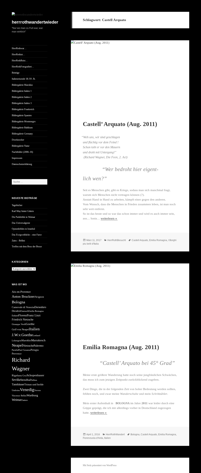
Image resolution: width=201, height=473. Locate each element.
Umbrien (16, 390)
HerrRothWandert (115, 434)
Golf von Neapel (20, 329)
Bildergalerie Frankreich (23, 109)
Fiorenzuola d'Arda (93, 438)
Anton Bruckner (23, 296)
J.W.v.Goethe (22, 335)
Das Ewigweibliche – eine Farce (27, 234)
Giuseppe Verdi (19, 324)
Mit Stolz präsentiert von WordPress (100, 465)
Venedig (27, 389)
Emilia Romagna (36, 311)
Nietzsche (28, 345)
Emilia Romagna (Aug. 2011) (121, 347)
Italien (34, 329)
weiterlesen (109, 218)
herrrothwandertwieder (35, 22)
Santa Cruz (22, 376)
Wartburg (32, 395)
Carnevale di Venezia (23, 307)
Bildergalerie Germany (22, 133)
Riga (14, 375)
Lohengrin (16, 341)
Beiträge (15, 72)
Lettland (36, 335)
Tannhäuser (18, 384)
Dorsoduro (40, 307)
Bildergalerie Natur (20, 145)
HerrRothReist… (20, 60)
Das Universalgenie (21, 223)
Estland (15, 316)
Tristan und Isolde (34, 384)
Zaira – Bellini (18, 240)
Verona (37, 390)
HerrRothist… (18, 54)
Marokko (26, 340)
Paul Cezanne (24, 350)
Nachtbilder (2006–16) (22, 152)
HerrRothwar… (19, 48)
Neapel (17, 345)
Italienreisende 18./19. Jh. (24, 78)
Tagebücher (17, 205)
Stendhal (25, 379)
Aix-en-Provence (21, 291)
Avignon (39, 296)
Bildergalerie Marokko (22, 85)
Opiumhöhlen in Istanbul (23, 228)
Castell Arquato (140, 240)
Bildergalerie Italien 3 (22, 103)
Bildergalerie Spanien (22, 115)
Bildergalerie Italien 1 (22, 91)
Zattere (24, 400)
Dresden (16, 311)
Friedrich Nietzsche (22, 319)
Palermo (39, 345)
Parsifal (15, 350)
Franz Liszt (33, 315)
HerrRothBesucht (116, 240)
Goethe (30, 324)
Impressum (17, 158)
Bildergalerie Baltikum (22, 127)
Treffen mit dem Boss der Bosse (27, 246)
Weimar (16, 400)
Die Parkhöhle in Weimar (23, 217)
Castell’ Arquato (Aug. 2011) (120, 124)
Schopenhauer (35, 375)
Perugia (35, 350)
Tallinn (34, 380)
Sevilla (16, 380)
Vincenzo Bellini (19, 396)
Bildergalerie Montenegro (24, 121)
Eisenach (24, 311)
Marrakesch (38, 340)
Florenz (22, 315)
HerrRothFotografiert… (23, 66)
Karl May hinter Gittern (23, 211)
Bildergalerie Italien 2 (22, 97)
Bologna (18, 302)
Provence (17, 353)
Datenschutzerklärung (22, 164)
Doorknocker (18, 139)
